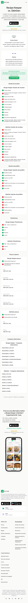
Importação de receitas (20, 533)
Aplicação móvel (5, 556)
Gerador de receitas (19, 524)
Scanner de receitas (19, 527)
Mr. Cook (5, 72)
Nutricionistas (4, 582)
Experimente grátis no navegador (14, 26)
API (2, 579)
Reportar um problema (19, 397)
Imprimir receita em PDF (20, 544)
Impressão (18, 591)
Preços (2, 524)
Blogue (2, 530)
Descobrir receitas (5, 570)
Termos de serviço (12, 592)
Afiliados (3, 539)
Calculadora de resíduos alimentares (21, 548)
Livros (2, 562)
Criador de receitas (5, 567)
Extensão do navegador (6, 576)
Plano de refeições (5, 559)
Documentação (4, 573)
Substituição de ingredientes (19, 541)
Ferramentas (18, 521)
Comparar (3, 536)
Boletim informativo (5, 533)
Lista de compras (5, 564)
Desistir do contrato (21, 592)
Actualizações (4, 527)
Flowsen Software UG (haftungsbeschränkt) (15, 590)
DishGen (14, 57)
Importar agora (14, 77)
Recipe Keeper (14, 40)
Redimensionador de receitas (20, 537)
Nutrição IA (17, 530)
